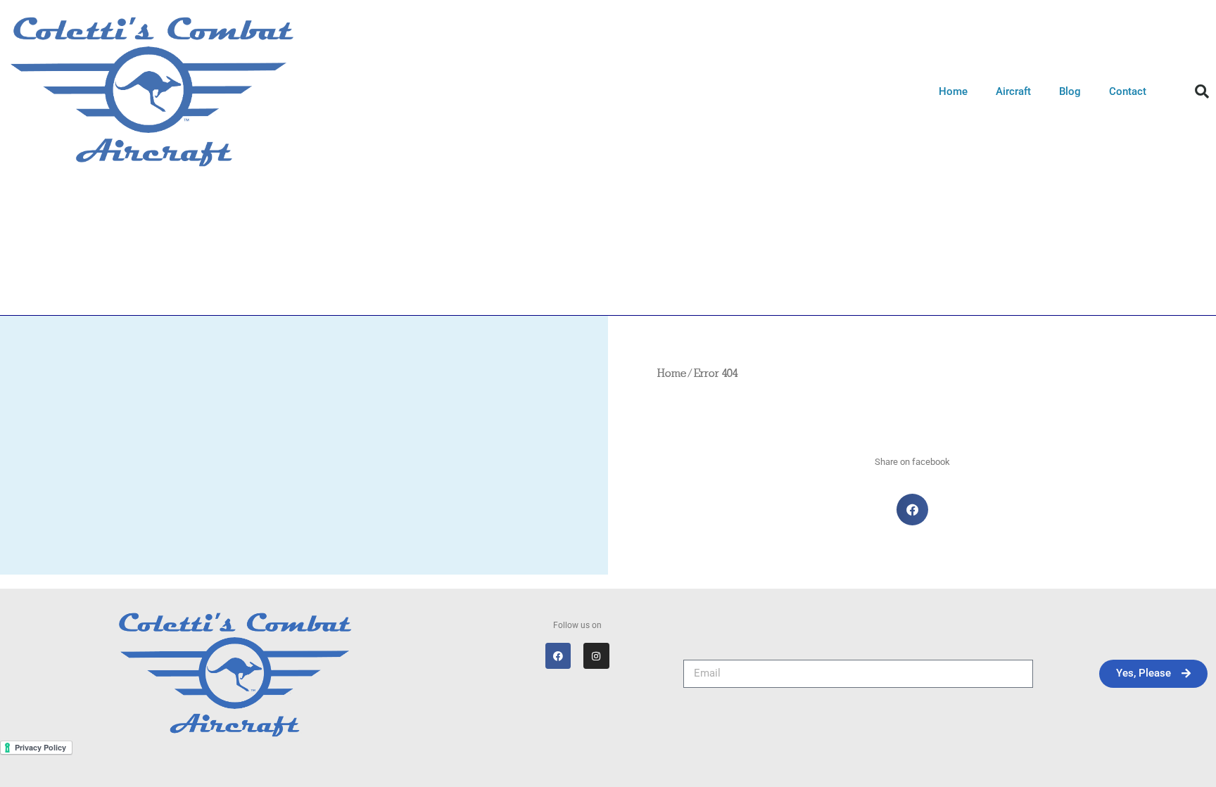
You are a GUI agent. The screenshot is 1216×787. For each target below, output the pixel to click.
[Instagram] (596, 655)
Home (953, 91)
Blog (1070, 91)
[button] (1202, 91)
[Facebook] (558, 655)
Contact (1127, 91)
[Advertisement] (608, 287)
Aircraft (1013, 91)
